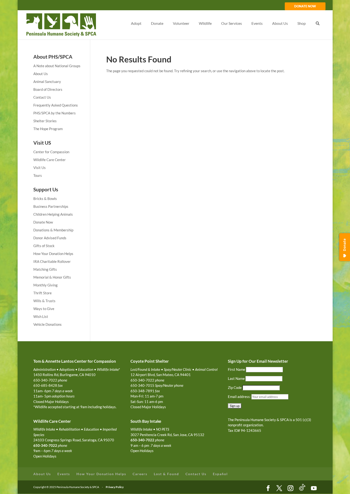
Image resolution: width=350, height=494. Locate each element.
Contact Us (42, 97)
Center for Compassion (51, 152)
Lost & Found (166, 474)
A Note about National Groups (56, 66)
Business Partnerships (50, 206)
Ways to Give (43, 308)
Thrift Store (42, 293)
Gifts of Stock (44, 246)
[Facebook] (268, 488)
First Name (236, 369)
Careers (140, 474)
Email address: (239, 396)
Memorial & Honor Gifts (52, 277)
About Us (40, 73)
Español (220, 474)
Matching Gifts (45, 269)
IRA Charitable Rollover (52, 261)
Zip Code (235, 387)
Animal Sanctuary (47, 81)
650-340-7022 (142, 440)
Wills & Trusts (44, 301)
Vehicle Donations (47, 324)
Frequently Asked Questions (55, 105)
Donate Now (43, 222)
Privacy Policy (115, 487)
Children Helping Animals (53, 214)
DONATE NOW (305, 6)
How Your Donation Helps (53, 253)
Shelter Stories (45, 121)
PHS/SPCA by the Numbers (54, 113)
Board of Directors (47, 89)
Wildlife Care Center (49, 160)
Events (63, 474)
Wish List (40, 316)
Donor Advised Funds (49, 238)
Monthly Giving (45, 285)
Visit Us (39, 167)
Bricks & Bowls (45, 198)
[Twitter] (279, 488)
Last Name (236, 378)
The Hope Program (48, 129)
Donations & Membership (53, 230)
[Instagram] (290, 488)
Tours (37, 175)
